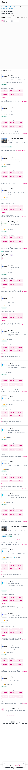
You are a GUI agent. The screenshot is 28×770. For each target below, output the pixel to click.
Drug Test (12, 6)
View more (3, 97)
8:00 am (12, 91)
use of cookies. (17, 765)
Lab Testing (6, 6)
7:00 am (12, 314)
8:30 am (5, 94)
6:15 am (5, 661)
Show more (24, 101)
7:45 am (5, 91)
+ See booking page (20, 150)
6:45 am (5, 314)
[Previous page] (1, 722)
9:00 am (19, 94)
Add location (10, 715)
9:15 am (12, 449)
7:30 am (12, 122)
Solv (2, 6)
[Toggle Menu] (24, 2)
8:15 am (20, 91)
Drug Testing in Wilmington (7, 8)
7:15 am (5, 122)
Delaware (18, 6)
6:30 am (12, 661)
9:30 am (20, 449)
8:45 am (12, 94)
